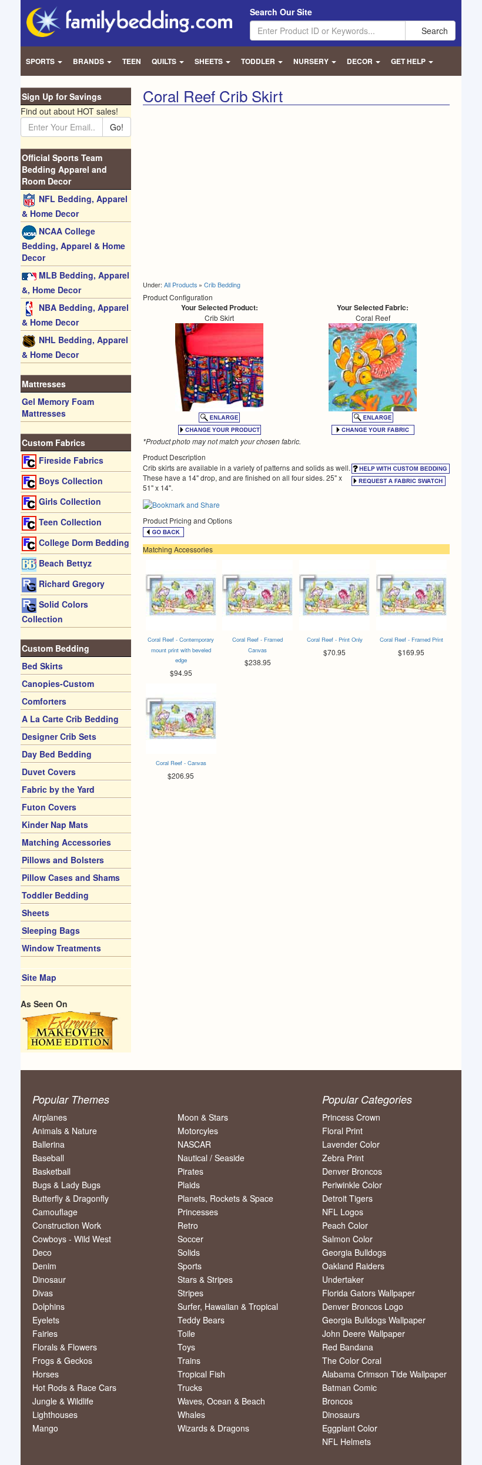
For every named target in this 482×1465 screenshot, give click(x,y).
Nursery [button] (311, 61)
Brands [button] (89, 61)
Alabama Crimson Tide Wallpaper (384, 1374)
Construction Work (66, 1225)
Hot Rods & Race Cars (74, 1387)
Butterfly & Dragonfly (70, 1198)
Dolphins (48, 1306)
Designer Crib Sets (59, 736)
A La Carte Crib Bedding (70, 719)
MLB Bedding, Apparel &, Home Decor (75, 282)
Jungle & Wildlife (62, 1401)
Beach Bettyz (64, 563)
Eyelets (45, 1320)
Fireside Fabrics (69, 460)
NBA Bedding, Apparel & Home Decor (75, 314)
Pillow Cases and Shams (71, 877)
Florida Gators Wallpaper (368, 1293)
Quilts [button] (165, 61)
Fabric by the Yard (58, 789)
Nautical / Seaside (211, 1158)
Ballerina (48, 1144)
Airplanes (49, 1117)
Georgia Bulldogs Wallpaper (374, 1320)
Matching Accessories (66, 842)
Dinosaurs (341, 1414)
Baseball (48, 1158)
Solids (189, 1252)
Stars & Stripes (205, 1279)
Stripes (190, 1293)
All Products (180, 284)
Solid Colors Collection (55, 611)
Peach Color (345, 1225)
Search (433, 30)
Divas (42, 1293)
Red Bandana (347, 1347)
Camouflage (55, 1212)
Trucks (190, 1387)
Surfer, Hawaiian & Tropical (228, 1306)
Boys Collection (69, 481)
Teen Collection (69, 522)
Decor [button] (360, 61)
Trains (189, 1360)
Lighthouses (55, 1414)
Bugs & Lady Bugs (66, 1185)
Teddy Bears (201, 1320)
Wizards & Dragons (213, 1428)
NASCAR (194, 1144)
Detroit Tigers (347, 1198)
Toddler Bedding (55, 895)
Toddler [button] (259, 61)
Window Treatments (61, 948)
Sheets (35, 912)
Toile (186, 1333)
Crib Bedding (222, 284)
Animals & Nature (64, 1131)
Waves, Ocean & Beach (221, 1401)
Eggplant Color (349, 1428)
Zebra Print (343, 1158)
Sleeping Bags (51, 930)
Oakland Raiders (353, 1266)
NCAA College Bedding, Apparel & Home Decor (73, 244)
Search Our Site (281, 12)
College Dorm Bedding (82, 542)
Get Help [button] (409, 61)
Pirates (190, 1171)
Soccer (190, 1239)
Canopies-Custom (58, 683)
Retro (188, 1225)
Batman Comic (349, 1387)
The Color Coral (351, 1360)
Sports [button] (41, 61)
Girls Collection (68, 501)
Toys (186, 1347)
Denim (44, 1266)
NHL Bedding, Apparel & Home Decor (75, 347)
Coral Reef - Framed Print (411, 639)
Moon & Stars (203, 1117)
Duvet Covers (49, 771)
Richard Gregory (70, 583)
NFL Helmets (346, 1441)
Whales (191, 1414)
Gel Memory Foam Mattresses (58, 407)
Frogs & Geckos (62, 1360)
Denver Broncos (352, 1171)
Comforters (44, 701)
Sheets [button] (210, 61)
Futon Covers (49, 807)
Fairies (45, 1333)
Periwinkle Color (352, 1185)
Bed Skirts (42, 666)
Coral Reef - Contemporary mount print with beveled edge (181, 649)
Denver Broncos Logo (362, 1306)
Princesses (198, 1212)
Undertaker (343, 1279)
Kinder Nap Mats (55, 824)
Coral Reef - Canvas (181, 763)
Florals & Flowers (64, 1347)
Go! (116, 127)
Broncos (337, 1401)
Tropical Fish (201, 1374)
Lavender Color (351, 1144)
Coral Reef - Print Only (335, 639)
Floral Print (342, 1131)
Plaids (189, 1185)
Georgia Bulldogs (354, 1252)
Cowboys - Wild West (71, 1239)
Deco (42, 1252)
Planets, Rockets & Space (225, 1198)
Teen (131, 61)
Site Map (39, 977)
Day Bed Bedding (57, 754)
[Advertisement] (241, 193)
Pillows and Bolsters (63, 860)
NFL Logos (342, 1212)
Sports (190, 1266)
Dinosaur (49, 1279)
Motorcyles (198, 1131)
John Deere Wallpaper (363, 1333)
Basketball (51, 1171)
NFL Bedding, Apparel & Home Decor (75, 206)
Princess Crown (351, 1117)
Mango (45, 1428)
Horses (45, 1374)
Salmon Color (347, 1239)
